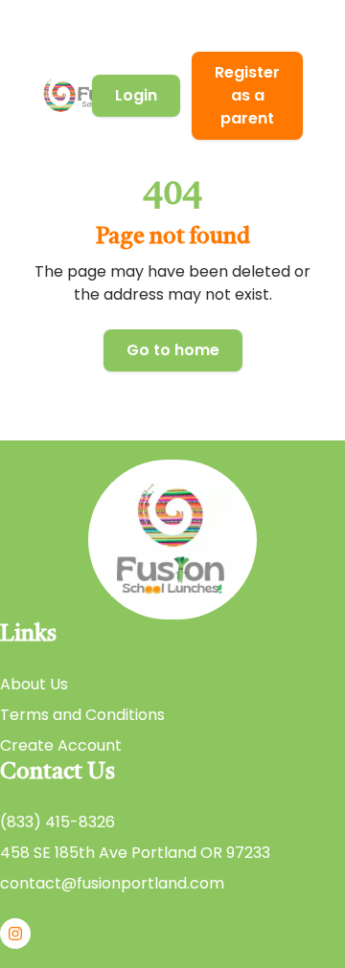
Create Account (61, 745)
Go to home (172, 350)
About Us (34, 684)
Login (136, 95)
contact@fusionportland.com (112, 883)
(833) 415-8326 (57, 822)
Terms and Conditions (82, 715)
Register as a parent (247, 95)
